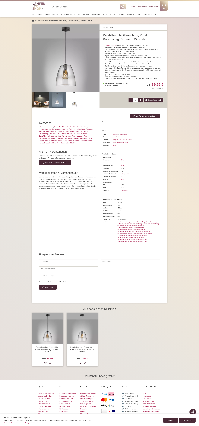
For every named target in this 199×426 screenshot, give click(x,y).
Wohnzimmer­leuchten (77, 129)
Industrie (113, 14)
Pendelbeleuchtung (123, 222)
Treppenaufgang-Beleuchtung (142, 234)
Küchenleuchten (45, 129)
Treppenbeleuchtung (124, 237)
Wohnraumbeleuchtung (124, 230)
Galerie (121, 14)
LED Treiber (95, 14)
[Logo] (39, 9)
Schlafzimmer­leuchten (60, 129)
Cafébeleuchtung (151, 222)
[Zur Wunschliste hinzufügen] (45, 363)
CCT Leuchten (43, 401)
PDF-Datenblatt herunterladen (56, 163)
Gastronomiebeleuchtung (139, 241)
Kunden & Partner (133, 14)
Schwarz (115, 134)
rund (120, 140)
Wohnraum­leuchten (68, 14)
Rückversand (64, 411)
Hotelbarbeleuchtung (124, 241)
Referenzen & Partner (88, 393)
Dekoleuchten (82, 127)
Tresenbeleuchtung (139, 230)
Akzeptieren (187, 420)
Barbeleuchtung (139, 228)
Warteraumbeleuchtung (124, 234)
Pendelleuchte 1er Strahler (66, 143)
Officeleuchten (43, 411)
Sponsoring (63, 414)
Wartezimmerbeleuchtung (125, 231)
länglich (115, 140)
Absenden (49, 287)
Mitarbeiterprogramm (88, 406)
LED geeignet (125, 174)
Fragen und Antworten (67, 393)
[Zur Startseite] (33, 21)
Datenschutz (147, 398)
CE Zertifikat (124, 190)
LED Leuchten (37, 14)
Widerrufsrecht (148, 401)
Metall (115, 137)
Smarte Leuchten (51, 14)
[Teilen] (192, 412)
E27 (122, 176)
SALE (105, 14)
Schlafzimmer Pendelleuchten (50, 136)
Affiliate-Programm (87, 396)
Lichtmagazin (147, 14)
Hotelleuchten (71, 127)
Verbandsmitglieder (87, 401)
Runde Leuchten (86, 141)
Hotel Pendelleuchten (59, 138)
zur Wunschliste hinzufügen (146, 116)
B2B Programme (86, 404)
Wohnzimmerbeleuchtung (125, 226)
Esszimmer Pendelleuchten (59, 134)
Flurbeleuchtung (139, 226)
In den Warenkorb (154, 100)
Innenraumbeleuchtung (137, 222)
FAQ (156, 14)
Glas (118, 137)
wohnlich (127, 142)
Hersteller (83, 409)
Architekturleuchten (45, 396)
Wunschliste (153, 6)
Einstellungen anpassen (29, 423)
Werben (83, 411)
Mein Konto (142, 6)
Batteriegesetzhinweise (151, 409)
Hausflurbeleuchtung (137, 237)
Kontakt (133, 6)
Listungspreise (64, 406)
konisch (124, 140)
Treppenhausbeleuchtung (142, 231)
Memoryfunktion (44, 404)
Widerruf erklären (149, 406)
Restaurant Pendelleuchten (78, 138)
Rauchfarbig (123, 134)
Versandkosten (64, 404)
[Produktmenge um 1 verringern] (131, 100)
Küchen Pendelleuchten (78, 134)
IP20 (122, 179)
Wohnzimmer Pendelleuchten (72, 136)
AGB (144, 393)
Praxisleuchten (56, 141)
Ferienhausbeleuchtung (139, 235)
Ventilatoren (42, 414)
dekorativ (116, 142)
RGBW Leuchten (44, 406)
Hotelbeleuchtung (123, 224)
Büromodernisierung (66, 396)
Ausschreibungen (86, 398)
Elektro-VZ (84, 414)
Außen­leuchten (83, 14)
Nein (122, 160)
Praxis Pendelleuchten (71, 141)
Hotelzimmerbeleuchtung (125, 228)
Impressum (147, 396)
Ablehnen (170, 420)
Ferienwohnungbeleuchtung (126, 239)
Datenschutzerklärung (11, 423)
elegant (121, 142)
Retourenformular (65, 401)
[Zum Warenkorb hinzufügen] (50, 363)
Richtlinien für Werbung (151, 411)
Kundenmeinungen (66, 398)
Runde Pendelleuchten (47, 143)
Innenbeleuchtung (141, 239)
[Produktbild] (66, 58)
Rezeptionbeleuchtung (124, 235)
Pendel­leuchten (60, 127)
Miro (114, 145)
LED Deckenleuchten (46, 393)
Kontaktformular (149, 404)
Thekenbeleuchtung (135, 224)
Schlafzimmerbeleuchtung (151, 224)
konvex (130, 140)
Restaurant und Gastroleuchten (57, 131)
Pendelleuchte (110, 45)
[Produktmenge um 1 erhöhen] (140, 100)
